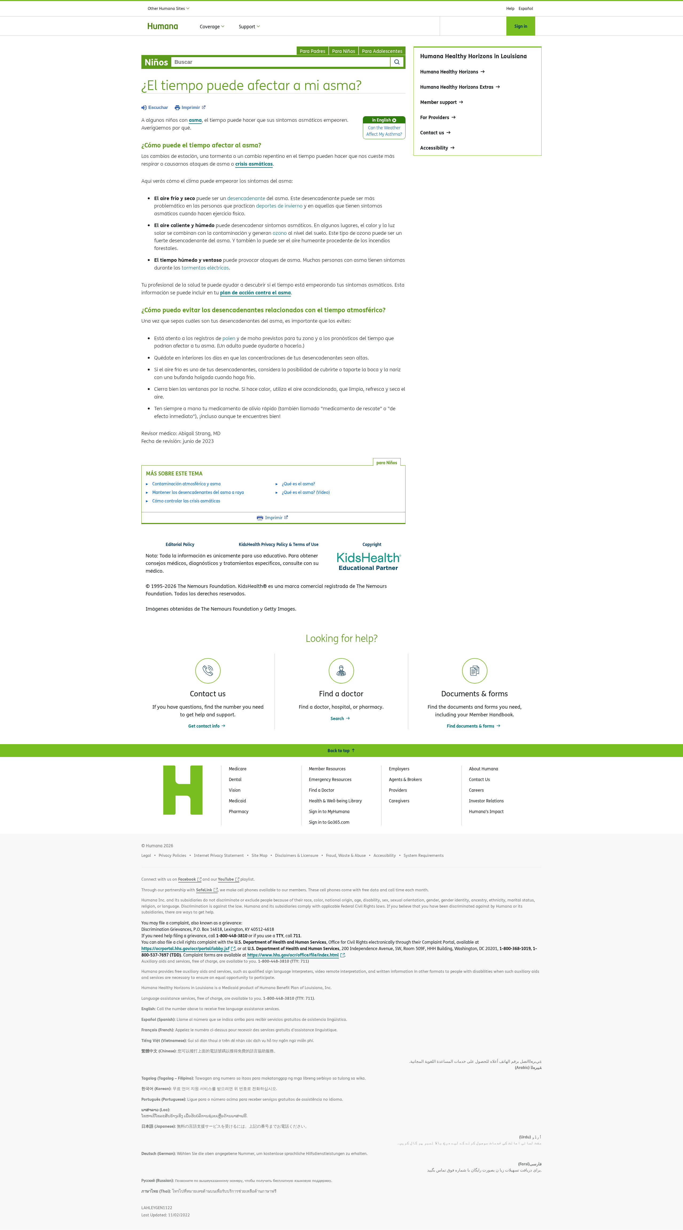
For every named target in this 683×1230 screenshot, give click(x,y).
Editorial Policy (180, 544)
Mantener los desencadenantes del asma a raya (198, 492)
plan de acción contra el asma (255, 292)
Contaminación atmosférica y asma (186, 484)
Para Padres (312, 51)
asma (195, 119)
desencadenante (246, 198)
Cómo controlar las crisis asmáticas (186, 501)
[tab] (387, 462)
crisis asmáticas (254, 163)
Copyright (372, 544)
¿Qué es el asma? (298, 484)
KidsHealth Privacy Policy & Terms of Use (279, 544)
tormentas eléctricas (205, 267)
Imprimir (191, 107)
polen (229, 338)
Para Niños (343, 51)
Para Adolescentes (382, 51)
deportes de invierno (279, 205)
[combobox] (280, 62)
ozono (280, 232)
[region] (478, 101)
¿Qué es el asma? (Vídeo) (306, 492)
